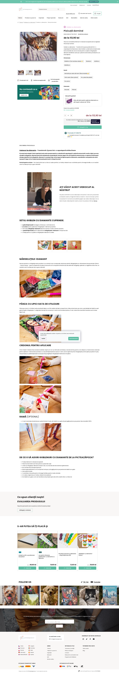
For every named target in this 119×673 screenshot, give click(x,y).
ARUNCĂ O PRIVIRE (94, 1)
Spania (32, 652)
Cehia (21, 646)
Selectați (28, 568)
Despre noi (82, 5)
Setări (43, 338)
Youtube (97, 582)
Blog (84, 650)
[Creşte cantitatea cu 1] (71, 115)
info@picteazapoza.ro (56, 639)
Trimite (59, 626)
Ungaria (32, 646)
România (32, 648)
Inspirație (49, 652)
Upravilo (96, 671)
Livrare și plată (70, 110)
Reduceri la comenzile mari (71, 655)
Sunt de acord (73, 338)
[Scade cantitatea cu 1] (65, 115)
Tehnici (49, 648)
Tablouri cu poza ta (52, 650)
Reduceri (49, 655)
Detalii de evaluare (83, 34)
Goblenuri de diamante (27, 150)
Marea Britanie (23, 654)
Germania (22, 652)
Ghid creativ (86, 648)
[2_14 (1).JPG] (45, 243)
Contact (89, 5)
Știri (48, 657)
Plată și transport (69, 650)
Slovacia (22, 648)
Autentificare (70, 14)
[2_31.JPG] (74, 243)
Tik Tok (86, 582)
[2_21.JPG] (59, 243)
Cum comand (73, 5)
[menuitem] (20, 18)
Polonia (22, 650)
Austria (32, 654)
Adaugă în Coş (83, 127)
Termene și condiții (69, 648)
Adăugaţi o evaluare (25, 510)
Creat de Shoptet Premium (85, 671)
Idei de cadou (50, 659)
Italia (31, 650)
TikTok (95, 201)
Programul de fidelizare (70, 657)
